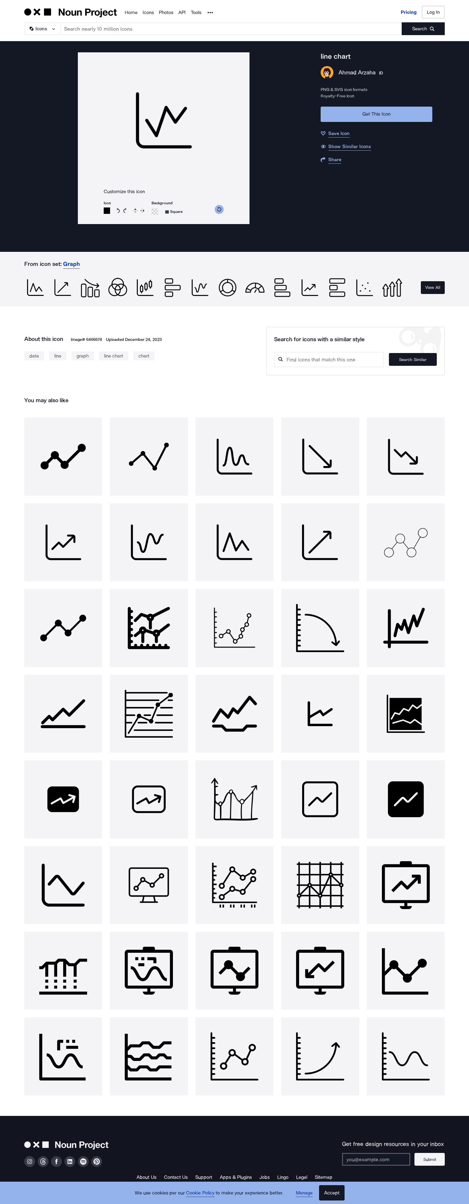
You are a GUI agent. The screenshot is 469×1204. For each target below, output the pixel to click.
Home (131, 12)
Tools (196, 12)
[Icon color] (106, 210)
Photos (166, 12)
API (182, 12)
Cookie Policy (200, 1193)
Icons (148, 12)
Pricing (409, 12)
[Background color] (154, 211)
